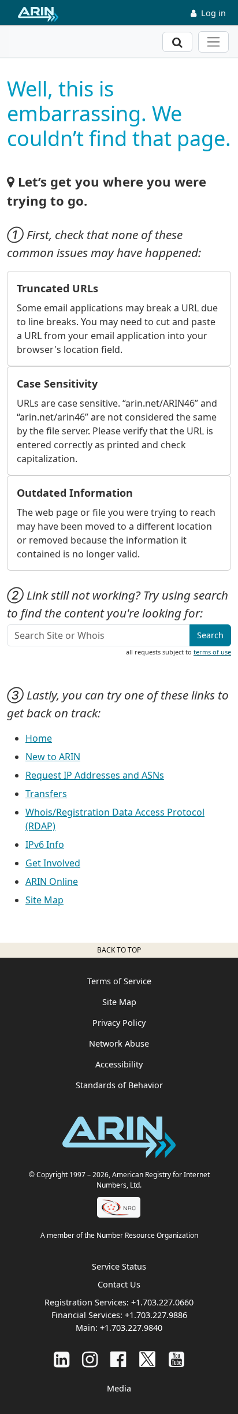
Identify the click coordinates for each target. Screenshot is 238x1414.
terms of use (212, 652)
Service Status (119, 1266)
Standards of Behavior (119, 1085)
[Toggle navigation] (213, 42)
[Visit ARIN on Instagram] (90, 1358)
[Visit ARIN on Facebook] (118, 1358)
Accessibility (119, 1064)
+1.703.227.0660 (162, 1302)
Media (119, 1388)
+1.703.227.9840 (131, 1327)
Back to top (119, 950)
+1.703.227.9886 (156, 1314)
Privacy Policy (119, 1022)
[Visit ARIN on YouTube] (176, 1358)
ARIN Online (51, 881)
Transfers (46, 793)
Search (210, 635)
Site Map (44, 900)
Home (38, 738)
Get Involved (52, 863)
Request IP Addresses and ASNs (94, 775)
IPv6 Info (44, 844)
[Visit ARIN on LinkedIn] (61, 1358)
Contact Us (119, 1284)
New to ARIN (52, 756)
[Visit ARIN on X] (147, 1358)
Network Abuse (119, 1043)
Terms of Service (119, 981)
